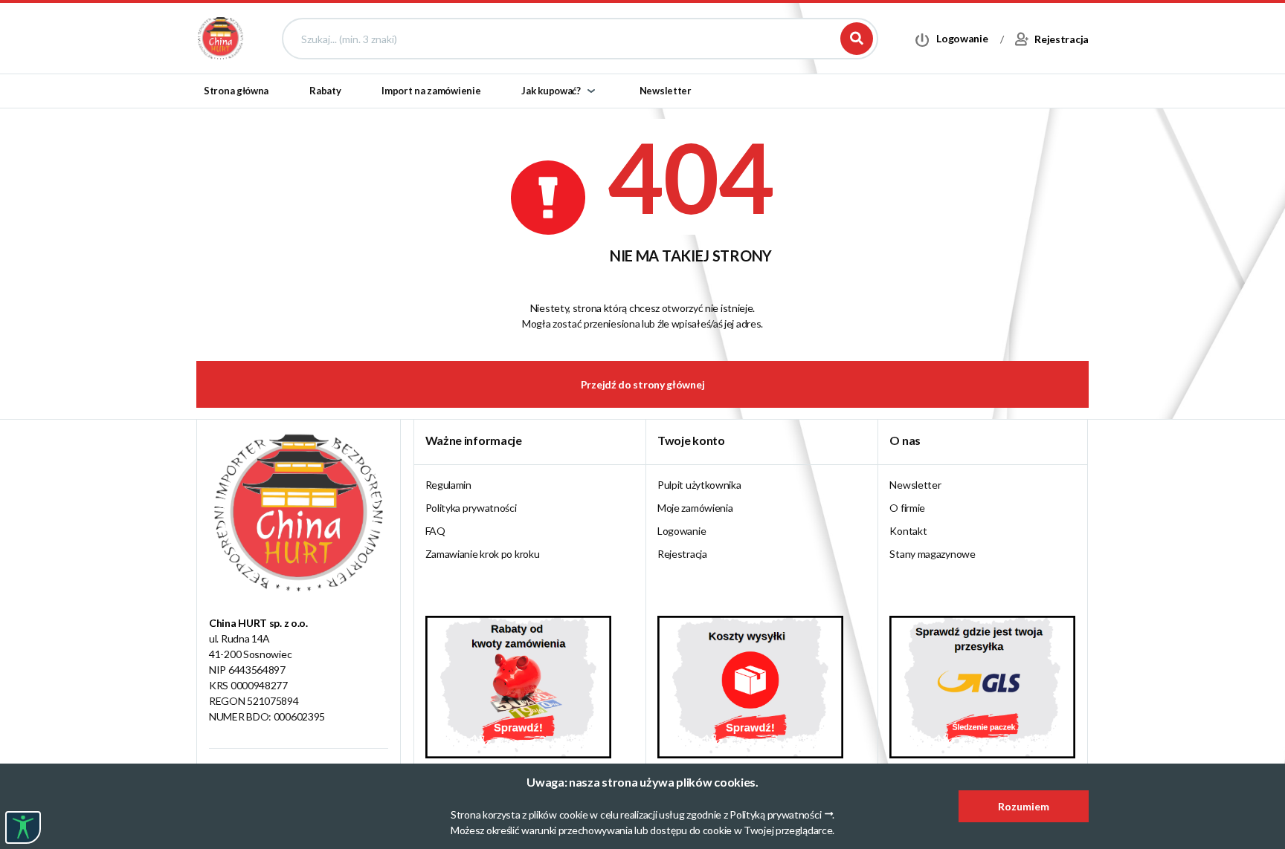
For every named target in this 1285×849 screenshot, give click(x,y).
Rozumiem (1023, 806)
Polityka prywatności (471, 507)
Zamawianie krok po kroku (482, 553)
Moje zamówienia (695, 507)
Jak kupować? (550, 91)
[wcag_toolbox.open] (23, 827)
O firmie (907, 507)
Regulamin (448, 484)
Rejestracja (682, 553)
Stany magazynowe (932, 553)
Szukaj (856, 38)
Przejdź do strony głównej (643, 384)
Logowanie (681, 530)
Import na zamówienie (430, 91)
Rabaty (325, 91)
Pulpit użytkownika (699, 484)
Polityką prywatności (775, 814)
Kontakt (908, 530)
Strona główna (236, 91)
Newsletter (666, 91)
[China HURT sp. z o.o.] (220, 37)
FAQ (435, 530)
